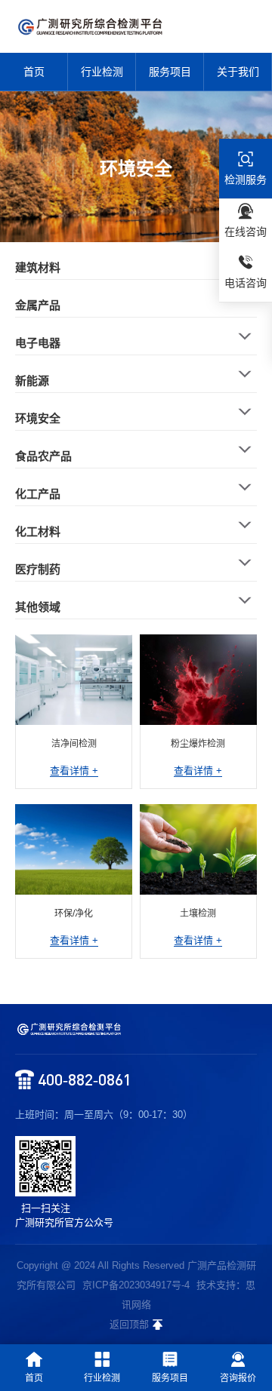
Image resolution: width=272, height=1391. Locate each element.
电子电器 (37, 342)
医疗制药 (37, 569)
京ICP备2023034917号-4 (136, 1285)
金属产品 (37, 305)
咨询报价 (238, 1378)
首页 (34, 72)
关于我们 (238, 72)
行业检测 (102, 72)
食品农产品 (43, 456)
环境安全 (37, 418)
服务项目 (170, 72)
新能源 (32, 380)
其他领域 (37, 606)
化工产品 (37, 493)
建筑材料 (37, 267)
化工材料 (37, 531)
